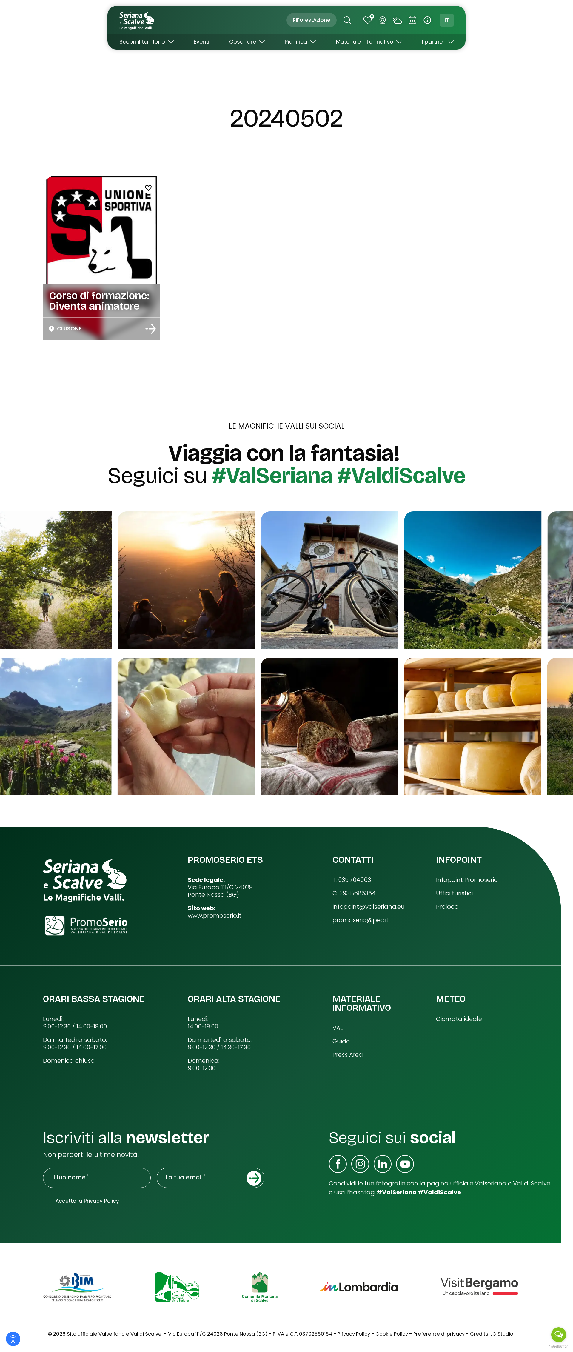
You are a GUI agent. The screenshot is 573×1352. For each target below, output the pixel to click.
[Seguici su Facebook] (338, 1164)
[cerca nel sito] (347, 20)
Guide (341, 1041)
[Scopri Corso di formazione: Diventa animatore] (150, 329)
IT (446, 20)
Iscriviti (254, 1178)
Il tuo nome (69, 1177)
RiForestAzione (311, 20)
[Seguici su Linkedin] (383, 1164)
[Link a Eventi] (412, 20)
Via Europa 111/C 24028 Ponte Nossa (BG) (220, 891)
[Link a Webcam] (382, 20)
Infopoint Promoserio (467, 880)
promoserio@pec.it (360, 920)
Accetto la (87, 1201)
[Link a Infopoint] (427, 20)
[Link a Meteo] (397, 20)
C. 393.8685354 (354, 893)
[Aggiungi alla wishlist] (148, 188)
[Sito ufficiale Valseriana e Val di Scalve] (137, 20)
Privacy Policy (101, 1201)
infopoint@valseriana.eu (368, 906)
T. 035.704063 (351, 880)
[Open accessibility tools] (13, 1339)
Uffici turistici (454, 893)
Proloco (447, 906)
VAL (337, 1028)
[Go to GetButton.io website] (558, 1346)
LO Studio (501, 1334)
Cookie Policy (391, 1334)
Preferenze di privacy (439, 1334)
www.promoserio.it (214, 915)
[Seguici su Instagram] (360, 1164)
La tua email (184, 1177)
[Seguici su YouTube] (405, 1164)
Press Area (347, 1055)
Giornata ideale (459, 1019)
